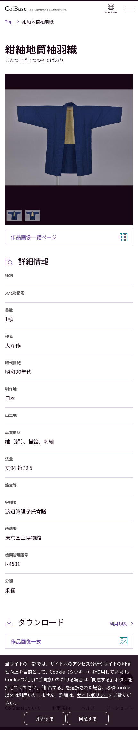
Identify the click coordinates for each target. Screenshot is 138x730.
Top (9, 22)
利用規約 (118, 623)
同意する (88, 718)
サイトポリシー (92, 695)
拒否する (45, 718)
